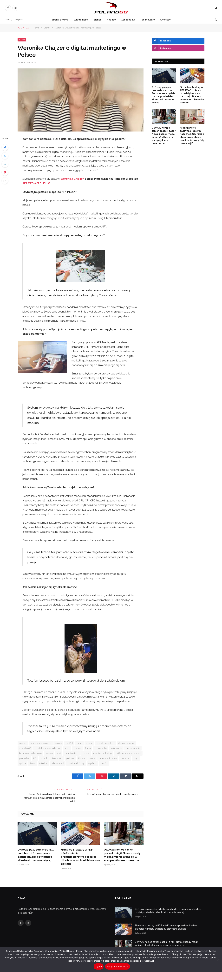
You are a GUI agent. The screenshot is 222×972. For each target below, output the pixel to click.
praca (92, 758)
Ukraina (43, 763)
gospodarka (101, 748)
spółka (22, 763)
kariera (49, 753)
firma (88, 748)
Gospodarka (128, 19)
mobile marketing (102, 753)
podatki (44, 758)
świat (32, 763)
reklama (125, 758)
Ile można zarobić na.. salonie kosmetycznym (112, 794)
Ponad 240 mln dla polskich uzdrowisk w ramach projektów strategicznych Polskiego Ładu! (49, 798)
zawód (103, 763)
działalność (25, 748)
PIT (34, 758)
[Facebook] (5, 147)
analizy (23, 743)
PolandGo (57, 758)
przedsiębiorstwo (108, 758)
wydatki (92, 763)
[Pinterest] (5, 172)
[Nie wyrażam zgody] (218, 959)
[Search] (215, 8)
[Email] (5, 180)
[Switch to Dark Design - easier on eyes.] (215, 19)
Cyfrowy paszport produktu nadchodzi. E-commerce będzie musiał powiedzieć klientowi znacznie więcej (36, 855)
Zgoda (98, 966)
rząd (135, 758)
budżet (69, 743)
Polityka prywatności (117, 966)
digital (89, 743)
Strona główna (60, 19)
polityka (70, 758)
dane (79, 743)
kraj (59, 753)
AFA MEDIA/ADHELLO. (36, 183)
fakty (67, 748)
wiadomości (58, 763)
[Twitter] (5, 156)
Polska (81, 758)
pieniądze (24, 758)
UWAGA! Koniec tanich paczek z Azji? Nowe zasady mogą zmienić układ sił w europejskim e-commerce (122, 855)
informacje (116, 748)
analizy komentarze (41, 743)
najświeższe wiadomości (128, 753)
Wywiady (165, 19)
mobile (85, 753)
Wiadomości (81, 19)
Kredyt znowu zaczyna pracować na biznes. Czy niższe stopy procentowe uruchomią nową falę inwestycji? (192, 135)
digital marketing (105, 743)
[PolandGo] (111, 8)
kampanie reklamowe (30, 753)
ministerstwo (71, 753)
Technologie (147, 19)
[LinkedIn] (5, 164)
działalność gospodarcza (47, 748)
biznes (58, 743)
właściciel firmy (76, 763)
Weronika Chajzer (72, 178)
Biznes (97, 19)
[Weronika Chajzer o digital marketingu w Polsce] (81, 100)
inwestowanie (133, 748)
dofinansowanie (126, 743)
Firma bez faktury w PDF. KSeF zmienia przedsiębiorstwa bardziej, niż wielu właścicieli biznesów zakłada (80, 856)
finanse (77, 748)
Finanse (111, 19)
